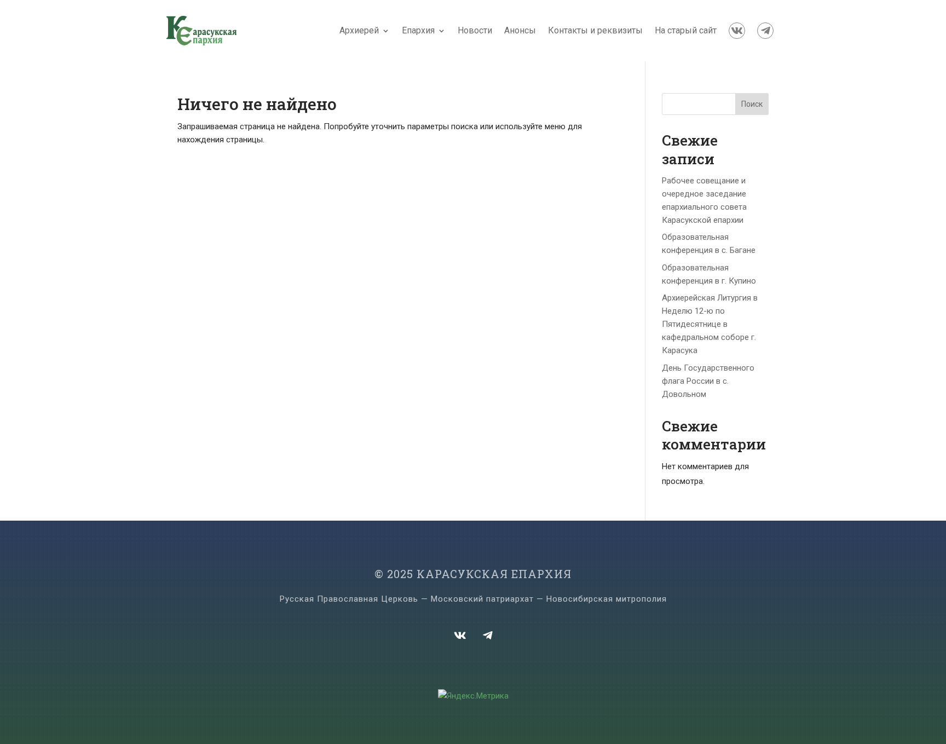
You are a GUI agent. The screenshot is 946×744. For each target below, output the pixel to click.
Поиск (752, 104)
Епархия (418, 30)
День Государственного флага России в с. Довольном (708, 381)
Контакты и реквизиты (595, 30)
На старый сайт (686, 30)
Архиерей (359, 30)
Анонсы (520, 30)
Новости (475, 30)
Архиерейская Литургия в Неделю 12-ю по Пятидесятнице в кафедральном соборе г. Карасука (710, 324)
